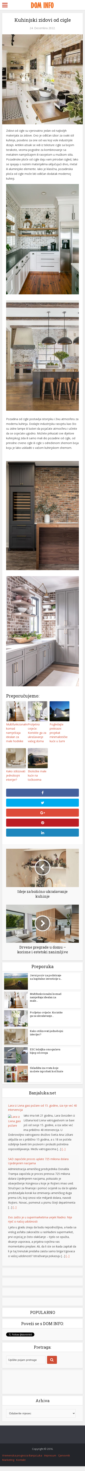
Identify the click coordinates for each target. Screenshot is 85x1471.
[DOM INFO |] (42, 5)
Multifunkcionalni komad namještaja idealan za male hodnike (16, 732)
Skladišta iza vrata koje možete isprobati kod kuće (46, 1069)
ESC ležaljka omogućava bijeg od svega (45, 1051)
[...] (63, 1149)
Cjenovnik (64, 1455)
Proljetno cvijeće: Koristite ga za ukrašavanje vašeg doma (37, 732)
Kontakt (21, 1460)
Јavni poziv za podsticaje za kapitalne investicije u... (46, 976)
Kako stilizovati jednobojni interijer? (15, 775)
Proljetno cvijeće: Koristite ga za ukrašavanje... (46, 1014)
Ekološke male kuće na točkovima (37, 775)
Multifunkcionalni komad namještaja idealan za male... (45, 997)
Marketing (8, 1460)
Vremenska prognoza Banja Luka (22, 1455)
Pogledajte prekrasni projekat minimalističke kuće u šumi (59, 732)
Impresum (50, 1455)
